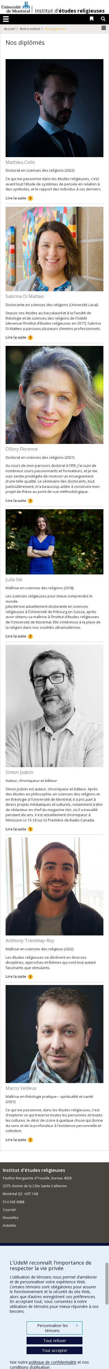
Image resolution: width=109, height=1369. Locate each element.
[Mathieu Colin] (54, 107)
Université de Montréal (15, 7)
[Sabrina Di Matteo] (54, 248)
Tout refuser (54, 1340)
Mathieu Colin (20, 162)
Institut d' (70, 10)
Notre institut (30, 29)
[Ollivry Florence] (54, 394)
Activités (9, 1225)
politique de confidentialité (52, 1362)
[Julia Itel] (54, 541)
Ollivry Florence (22, 449)
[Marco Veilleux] (54, 1033)
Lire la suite (16, 198)
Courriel (9, 1209)
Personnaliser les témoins (57, 1328)
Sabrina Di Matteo (25, 296)
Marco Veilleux (21, 1088)
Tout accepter (54, 1350)
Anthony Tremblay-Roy (30, 940)
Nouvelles (10, 1217)
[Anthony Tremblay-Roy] (54, 886)
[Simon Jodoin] (54, 705)
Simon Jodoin (19, 772)
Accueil (9, 29)
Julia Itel (14, 579)
